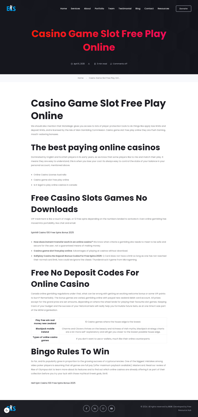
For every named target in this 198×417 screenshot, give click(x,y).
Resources (163, 8)
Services (75, 8)
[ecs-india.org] (11, 8)
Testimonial (125, 8)
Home (63, 8)
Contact (149, 8)
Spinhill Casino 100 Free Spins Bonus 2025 (52, 232)
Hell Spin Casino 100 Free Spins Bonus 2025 (53, 383)
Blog (138, 8)
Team (111, 8)
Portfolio (99, 8)
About (87, 8)
